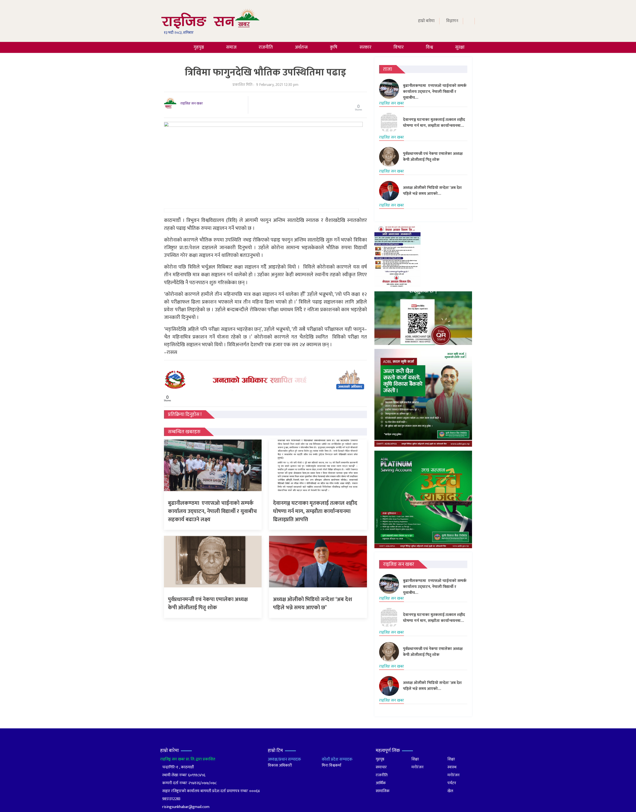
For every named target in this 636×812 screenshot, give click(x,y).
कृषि (333, 47)
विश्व (429, 47)
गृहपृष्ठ (199, 47)
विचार (399, 47)
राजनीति (266, 47)
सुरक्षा (460, 47)
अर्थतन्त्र (301, 47)
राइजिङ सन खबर (191, 103)
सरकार (365, 47)
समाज (231, 47)
